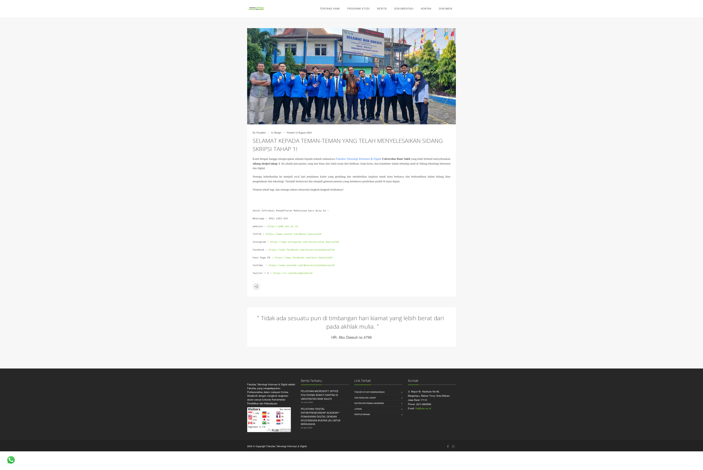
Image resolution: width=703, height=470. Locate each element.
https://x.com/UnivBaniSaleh (293, 273)
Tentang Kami (330, 8)
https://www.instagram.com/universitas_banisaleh (304, 242)
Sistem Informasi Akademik (369, 403)
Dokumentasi (404, 8)
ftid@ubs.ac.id (423, 408)
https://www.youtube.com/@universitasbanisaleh (302, 265)
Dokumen (445, 8)
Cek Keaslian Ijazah (365, 397)
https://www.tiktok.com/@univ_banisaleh (293, 234)
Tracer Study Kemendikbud (369, 391)
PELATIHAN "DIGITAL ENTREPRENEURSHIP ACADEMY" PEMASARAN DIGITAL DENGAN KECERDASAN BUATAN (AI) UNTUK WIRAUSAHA (321, 416)
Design (277, 132)
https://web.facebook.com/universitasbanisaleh (302, 250)
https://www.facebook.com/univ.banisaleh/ (304, 257)
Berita (382, 8)
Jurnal (358, 408)
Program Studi (358, 8)
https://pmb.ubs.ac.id (282, 226)
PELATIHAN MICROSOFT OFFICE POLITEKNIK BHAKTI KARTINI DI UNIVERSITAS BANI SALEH (320, 395)
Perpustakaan (362, 414)
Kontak (426, 8)
